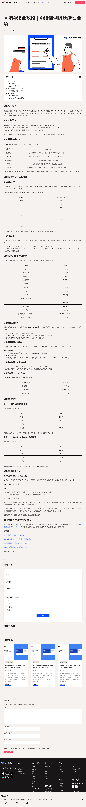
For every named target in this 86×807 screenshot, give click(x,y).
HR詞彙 (61, 769)
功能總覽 (20, 769)
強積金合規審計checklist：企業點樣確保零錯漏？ (70, 667)
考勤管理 (34, 774)
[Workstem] (9, 2)
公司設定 (34, 766)
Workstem (15, 527)
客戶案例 (61, 771)
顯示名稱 (6, 726)
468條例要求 (12, 84)
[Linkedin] (76, 786)
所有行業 (47, 766)
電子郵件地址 (8, 733)
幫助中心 (61, 783)
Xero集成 (20, 771)
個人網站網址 (7, 739)
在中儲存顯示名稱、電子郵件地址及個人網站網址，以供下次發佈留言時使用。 (27, 748)
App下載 (61, 791)
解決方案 (35, 2)
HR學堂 (61, 766)
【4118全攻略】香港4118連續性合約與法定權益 (17, 539)
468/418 (47, 769)
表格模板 (61, 786)
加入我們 (74, 771)
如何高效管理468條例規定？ (17, 98)
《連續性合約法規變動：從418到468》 (15, 535)
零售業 (47, 774)
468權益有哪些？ (13, 86)
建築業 (47, 776)
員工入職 (34, 769)
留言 (5, 707)
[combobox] (9, 597)
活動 (60, 774)
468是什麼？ (12, 81)
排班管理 (34, 771)
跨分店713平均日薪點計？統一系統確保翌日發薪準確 (43, 667)
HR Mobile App (36, 789)
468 (5, 559)
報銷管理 (34, 779)
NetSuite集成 (21, 774)
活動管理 (47, 779)
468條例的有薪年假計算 (15, 88)
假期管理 (34, 776)
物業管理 (47, 781)
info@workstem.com (77, 783)
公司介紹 (74, 766)
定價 (39, 2)
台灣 (6, 803)
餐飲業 (47, 771)
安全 (60, 788)
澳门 (27, 803)
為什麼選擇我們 (76, 769)
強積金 (61, 662)
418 (5, 555)
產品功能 (28, 2)
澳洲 (17, 803)
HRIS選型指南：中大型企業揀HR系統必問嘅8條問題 (15, 667)
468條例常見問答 (13, 96)
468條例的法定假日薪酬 (15, 91)
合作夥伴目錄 (48, 791)
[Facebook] (73, 786)
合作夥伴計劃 (48, 789)
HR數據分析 (35, 791)
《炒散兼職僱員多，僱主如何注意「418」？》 (17, 543)
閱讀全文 (8, 684)
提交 (43, 615)
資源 (43, 2)
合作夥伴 (47, 2)
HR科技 (7, 662)
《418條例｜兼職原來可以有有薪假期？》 (15, 547)
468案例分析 (12, 93)
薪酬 (37, 662)
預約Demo (80, 2)
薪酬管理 (34, 781)
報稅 (33, 786)
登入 (71, 2)
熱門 (12, 662)
